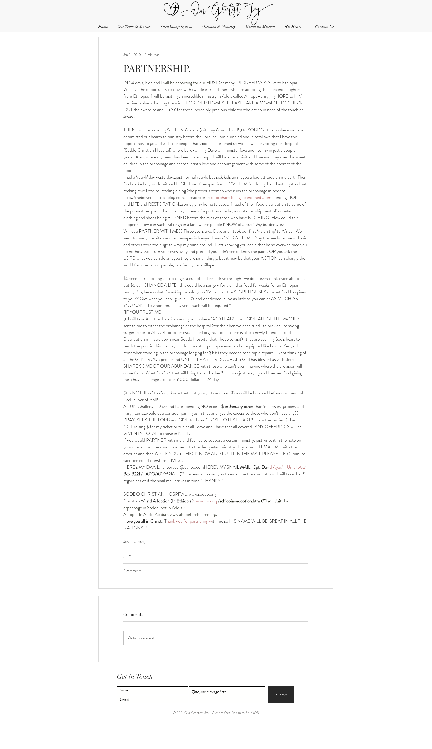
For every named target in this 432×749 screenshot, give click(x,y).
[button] (324, 27)
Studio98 (252, 712)
